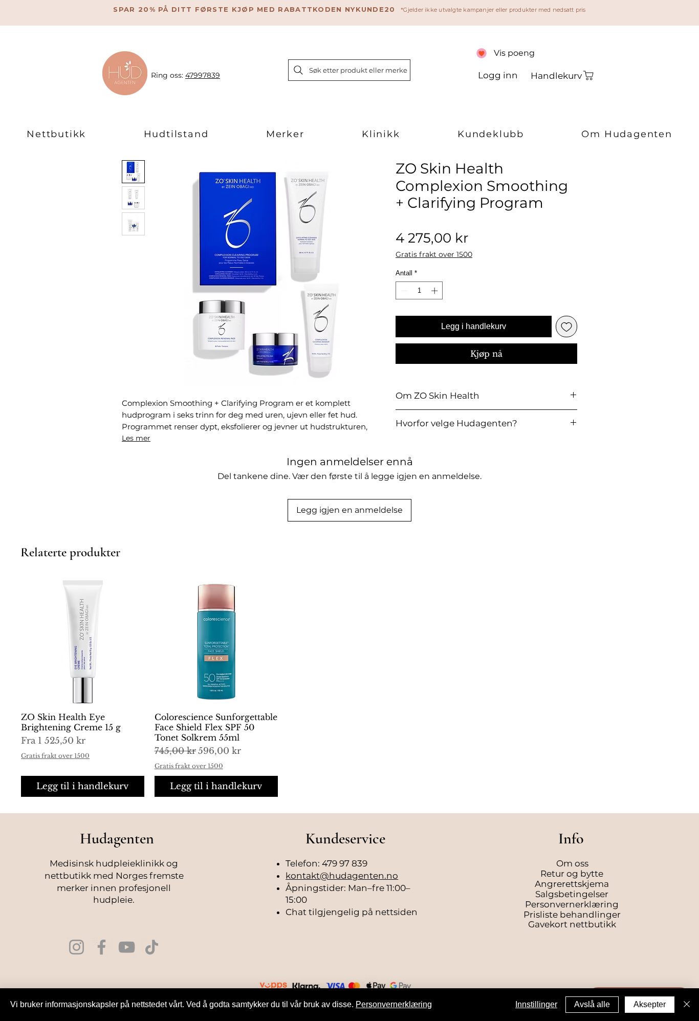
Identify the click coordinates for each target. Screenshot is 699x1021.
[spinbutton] (419, 290)
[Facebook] (102, 947)
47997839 (202, 75)
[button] (56, 134)
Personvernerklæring (394, 1004)
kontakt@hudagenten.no (342, 876)
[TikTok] (152, 947)
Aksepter (650, 1004)
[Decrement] (403, 290)
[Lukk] (687, 1004)
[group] (349, 688)
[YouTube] (127, 947)
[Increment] (435, 290)
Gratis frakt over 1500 (434, 254)
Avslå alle (592, 1004)
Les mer (136, 438)
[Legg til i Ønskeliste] (566, 326)
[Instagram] (76, 947)
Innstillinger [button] (536, 1004)
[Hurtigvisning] (82, 642)
